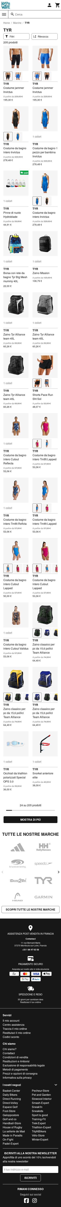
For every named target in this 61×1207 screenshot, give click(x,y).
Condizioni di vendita (15, 1057)
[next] (58, 872)
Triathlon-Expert (41, 1127)
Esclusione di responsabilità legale (24, 1065)
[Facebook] (26, 1201)
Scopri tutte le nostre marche (30, 909)
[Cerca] (12, 14)
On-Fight (8, 1139)
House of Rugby (12, 1127)
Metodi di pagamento (15, 1069)
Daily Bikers (10, 1095)
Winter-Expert (40, 1139)
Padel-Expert (10, 1143)
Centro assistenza (13, 1025)
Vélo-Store (38, 1135)
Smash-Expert (40, 1103)
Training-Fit (39, 1119)
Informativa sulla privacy (17, 1077)
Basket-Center (11, 1091)
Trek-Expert (39, 1123)
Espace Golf (10, 1107)
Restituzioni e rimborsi (16, 1061)
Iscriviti (30, 1178)
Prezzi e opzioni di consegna (20, 1073)
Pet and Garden (41, 1095)
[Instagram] (34, 1201)
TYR (6, 84)
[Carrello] (57, 5)
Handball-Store (12, 1123)
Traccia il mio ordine (15, 1029)
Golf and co (9, 1119)
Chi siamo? (9, 1049)
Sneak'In (37, 1107)
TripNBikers (39, 1131)
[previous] (2, 872)
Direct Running (12, 1099)
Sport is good (40, 1115)
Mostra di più (30, 820)
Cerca (18, 14)
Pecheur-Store (40, 1091)
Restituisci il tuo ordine (30, 1002)
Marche (17, 22)
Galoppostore (11, 1115)
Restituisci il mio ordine (17, 1033)
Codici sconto (11, 1037)
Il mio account (11, 1020)
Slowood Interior (42, 1099)
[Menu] (4, 14)
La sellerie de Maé (14, 1131)
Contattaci (31, 938)
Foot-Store (9, 1111)
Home (6, 22)
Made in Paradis (12, 1135)
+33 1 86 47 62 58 (30, 949)
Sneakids (37, 1111)
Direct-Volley (10, 1103)
